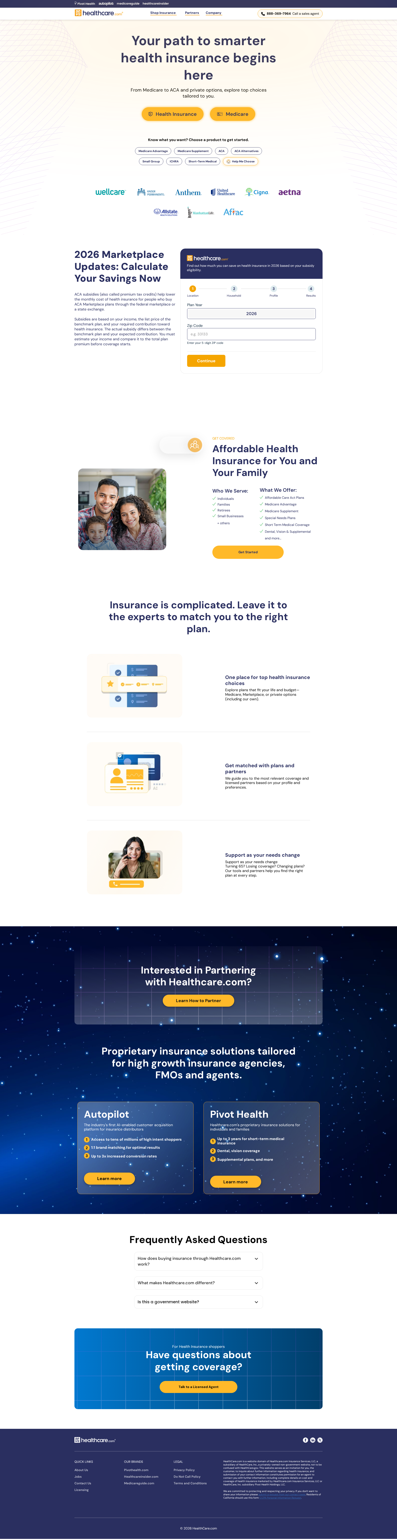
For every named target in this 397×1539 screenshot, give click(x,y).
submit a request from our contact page (281, 1494)
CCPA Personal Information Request (280, 1497)
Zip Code (195, 325)
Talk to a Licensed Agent (199, 1387)
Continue (206, 361)
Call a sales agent (293, 13)
